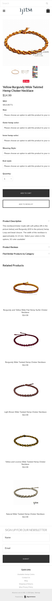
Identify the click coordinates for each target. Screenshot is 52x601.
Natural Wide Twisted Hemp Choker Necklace (25, 514)
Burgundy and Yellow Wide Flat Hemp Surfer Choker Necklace (25, 311)
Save (27, 81)
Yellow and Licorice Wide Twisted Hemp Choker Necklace (25, 463)
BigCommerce (30, 596)
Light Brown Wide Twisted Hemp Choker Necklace (25, 412)
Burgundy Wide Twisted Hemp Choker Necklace (25, 362)
